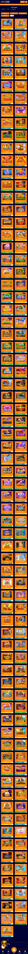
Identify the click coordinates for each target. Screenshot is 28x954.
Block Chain (23, 13)
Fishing (5, 15)
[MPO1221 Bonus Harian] (4, 943)
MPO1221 (3, 9)
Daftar (22, 1)
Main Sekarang (7, 24)
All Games (5, 13)
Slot (8, 9)
